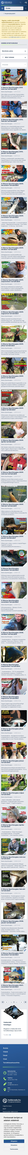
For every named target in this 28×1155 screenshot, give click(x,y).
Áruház (5, 1048)
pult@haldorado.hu (15, 37)
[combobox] (14, 64)
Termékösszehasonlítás (11, 1062)
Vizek (5, 1059)
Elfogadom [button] (14, 1141)
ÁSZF (4, 1108)
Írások (5, 1055)
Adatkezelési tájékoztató (10, 1111)
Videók (5, 1052)
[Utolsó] (25, 1002)
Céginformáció (7, 1106)
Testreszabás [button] (14, 1149)
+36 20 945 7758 (12, 1079)
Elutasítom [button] (14, 1145)
